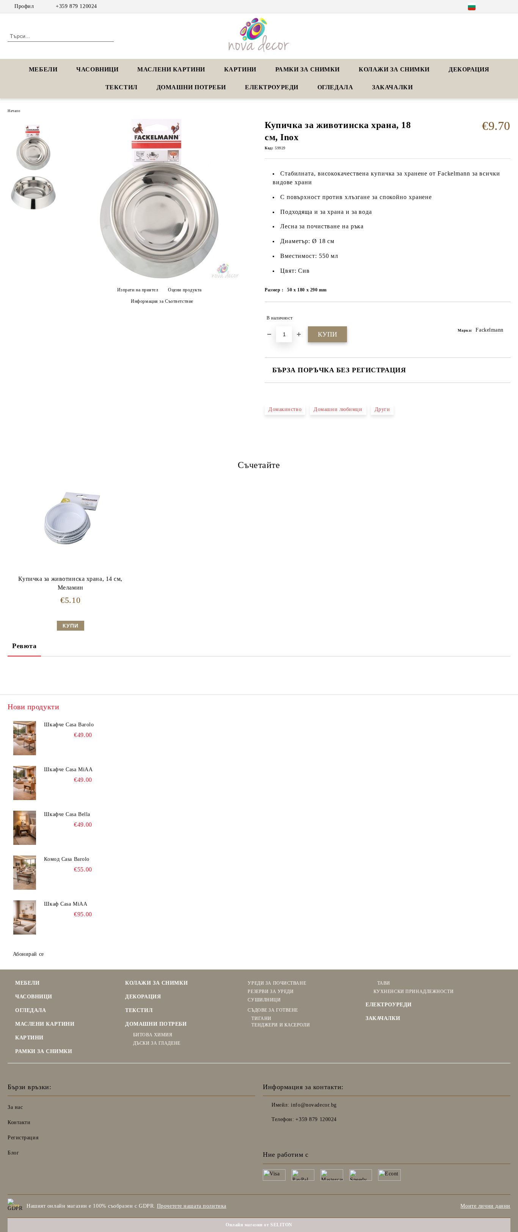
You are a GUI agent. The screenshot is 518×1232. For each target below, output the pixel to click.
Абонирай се (28, 954)
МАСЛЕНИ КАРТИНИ (171, 69)
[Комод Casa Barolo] (25, 873)
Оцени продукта (185, 290)
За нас (15, 1107)
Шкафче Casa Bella (67, 814)
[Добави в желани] (504, 318)
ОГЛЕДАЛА (335, 87)
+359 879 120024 (76, 6)
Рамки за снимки (307, 69)
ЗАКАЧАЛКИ (392, 87)
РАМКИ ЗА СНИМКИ (43, 1051)
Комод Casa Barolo (66, 859)
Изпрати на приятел (138, 290)
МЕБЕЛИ (43, 69)
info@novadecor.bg (314, 1105)
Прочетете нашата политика (191, 1206)
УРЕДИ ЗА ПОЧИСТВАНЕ (277, 983)
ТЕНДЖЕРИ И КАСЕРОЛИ (280, 1025)
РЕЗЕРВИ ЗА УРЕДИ (271, 991)
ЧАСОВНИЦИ (97, 69)
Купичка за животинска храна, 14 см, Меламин (70, 583)
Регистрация (23, 1137)
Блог (13, 1153)
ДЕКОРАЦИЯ (469, 69)
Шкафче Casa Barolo (69, 724)
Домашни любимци (338, 409)
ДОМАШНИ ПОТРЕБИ (191, 87)
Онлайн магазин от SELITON (259, 1224)
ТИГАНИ (261, 1018)
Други (382, 409)
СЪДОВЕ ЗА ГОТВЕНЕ (273, 1010)
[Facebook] (495, 6)
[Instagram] (506, 6)
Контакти (19, 1122)
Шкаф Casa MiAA (65, 904)
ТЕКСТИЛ (121, 87)
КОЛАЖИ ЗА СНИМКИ (394, 69)
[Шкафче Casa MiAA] (25, 783)
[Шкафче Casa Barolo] (25, 738)
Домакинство (284, 409)
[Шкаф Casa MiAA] (25, 917)
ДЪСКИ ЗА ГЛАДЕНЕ (157, 1043)
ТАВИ (383, 983)
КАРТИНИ (240, 69)
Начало (14, 111)
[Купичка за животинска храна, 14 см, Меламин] (70, 518)
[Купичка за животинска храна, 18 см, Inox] (159, 277)
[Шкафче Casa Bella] (25, 828)
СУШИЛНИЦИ (264, 1000)
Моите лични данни (485, 1206)
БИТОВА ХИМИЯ (152, 1034)
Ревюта (24, 646)
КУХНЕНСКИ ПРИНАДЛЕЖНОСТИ (414, 991)
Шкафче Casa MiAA (68, 769)
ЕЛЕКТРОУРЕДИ (271, 87)
